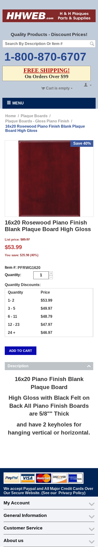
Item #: (11, 267)
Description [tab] (18, 366)
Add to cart (20, 351)
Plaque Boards (34, 116)
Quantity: (13, 275)
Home (10, 116)
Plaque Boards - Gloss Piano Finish (37, 121)
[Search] (92, 44)
